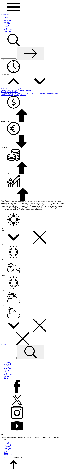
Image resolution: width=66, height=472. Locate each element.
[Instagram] (17, 418)
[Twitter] (17, 405)
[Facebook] (17, 392)
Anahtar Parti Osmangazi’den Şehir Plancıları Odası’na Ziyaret (18, 90)
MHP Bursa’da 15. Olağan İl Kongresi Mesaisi (13, 95)
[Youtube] (17, 432)
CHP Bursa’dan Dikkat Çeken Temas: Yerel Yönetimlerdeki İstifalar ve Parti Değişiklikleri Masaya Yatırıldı (30, 93)
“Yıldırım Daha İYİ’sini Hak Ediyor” (11, 89)
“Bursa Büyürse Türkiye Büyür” (9, 92)
